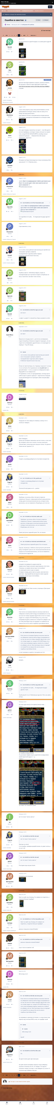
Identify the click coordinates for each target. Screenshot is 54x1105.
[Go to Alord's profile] (9, 130)
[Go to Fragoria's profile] (9, 438)
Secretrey (9, 617)
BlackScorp (10, 115)
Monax (8, 24)
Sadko (9, 502)
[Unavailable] (22, 43)
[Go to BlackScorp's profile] (9, 109)
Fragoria (9, 444)
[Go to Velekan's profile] (9, 938)
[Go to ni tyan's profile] (9, 994)
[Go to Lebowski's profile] (9, 160)
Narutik (10, 47)
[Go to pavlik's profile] (9, 459)
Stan (10, 70)
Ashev (9, 426)
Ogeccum (9, 278)
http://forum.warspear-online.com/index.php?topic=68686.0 (34, 86)
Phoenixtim (10, 186)
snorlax (10, 88)
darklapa (9, 923)
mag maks (10, 207)
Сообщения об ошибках (28, 24)
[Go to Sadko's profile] (9, 497)
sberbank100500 (9, 636)
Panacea (10, 569)
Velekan (10, 943)
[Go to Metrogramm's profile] (9, 876)
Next (24, 35)
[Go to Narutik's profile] (9, 41)
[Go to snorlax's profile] (9, 82)
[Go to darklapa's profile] (9, 917)
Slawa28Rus (10, 902)
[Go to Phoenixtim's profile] (9, 181)
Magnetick (10, 1055)
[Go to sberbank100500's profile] (9, 631)
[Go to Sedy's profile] (9, 660)
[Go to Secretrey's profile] (9, 611)
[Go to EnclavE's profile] (9, 249)
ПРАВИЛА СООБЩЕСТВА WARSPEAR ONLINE (15, 14)
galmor (10, 710)
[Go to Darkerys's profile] (9, 397)
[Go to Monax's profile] (5, 24)
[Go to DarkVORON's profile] (9, 515)
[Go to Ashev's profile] (9, 420)
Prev (7, 35)
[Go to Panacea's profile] (9, 564)
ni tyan (10, 1000)
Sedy (10, 665)
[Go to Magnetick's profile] (9, 1049)
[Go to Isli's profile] (9, 816)
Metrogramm (9, 881)
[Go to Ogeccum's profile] (9, 272)
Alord (9, 135)
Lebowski (9, 165)
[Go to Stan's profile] (9, 64)
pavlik (9, 464)
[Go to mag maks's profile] (9, 201)
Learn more (2, 2)
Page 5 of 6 (33, 35)
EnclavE (10, 255)
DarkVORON (9, 520)
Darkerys (9, 402)
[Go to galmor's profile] (9, 704)
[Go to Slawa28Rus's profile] (9, 897)
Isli (10, 822)
